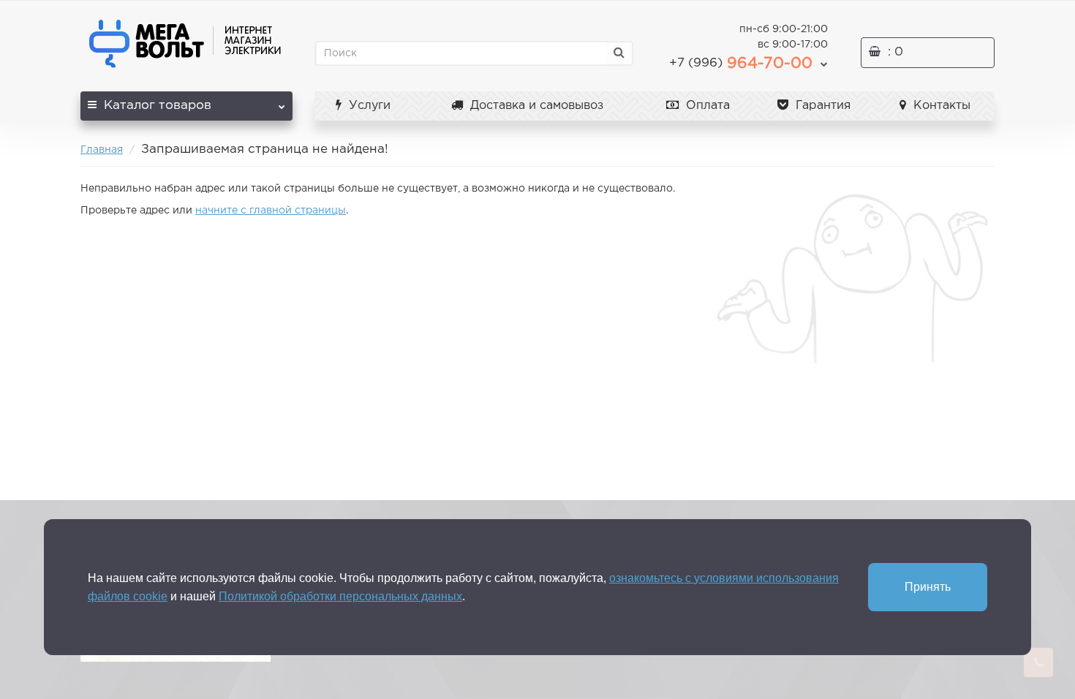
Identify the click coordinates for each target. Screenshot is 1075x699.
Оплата (706, 105)
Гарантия (821, 105)
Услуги (368, 105)
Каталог (157, 105)
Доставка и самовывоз (535, 105)
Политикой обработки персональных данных (340, 596)
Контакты (940, 105)
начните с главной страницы (270, 210)
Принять (928, 587)
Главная (101, 150)
